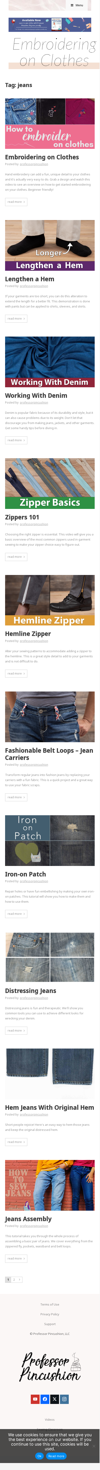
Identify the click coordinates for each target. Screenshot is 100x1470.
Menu (79, 5)
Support (50, 1324)
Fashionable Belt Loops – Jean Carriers (49, 754)
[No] (93, 1446)
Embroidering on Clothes (42, 157)
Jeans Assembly (28, 1219)
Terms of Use (49, 1304)
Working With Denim (36, 395)
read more (15, 202)
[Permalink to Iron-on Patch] (50, 817)
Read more (56, 1456)
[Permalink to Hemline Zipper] (50, 576)
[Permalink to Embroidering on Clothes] (50, 100)
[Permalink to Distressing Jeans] (50, 933)
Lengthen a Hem (29, 279)
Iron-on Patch (25, 874)
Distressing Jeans (30, 990)
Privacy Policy (50, 1314)
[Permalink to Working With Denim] (50, 338)
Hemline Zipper (28, 633)
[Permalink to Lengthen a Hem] (50, 221)
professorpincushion (34, 164)
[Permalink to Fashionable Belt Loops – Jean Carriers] (50, 693)
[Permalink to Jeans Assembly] (50, 1161)
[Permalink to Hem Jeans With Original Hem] (50, 1050)
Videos (50, 1419)
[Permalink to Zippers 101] (50, 460)
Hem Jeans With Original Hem (49, 1107)
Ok (40, 1456)
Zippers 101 (22, 517)
